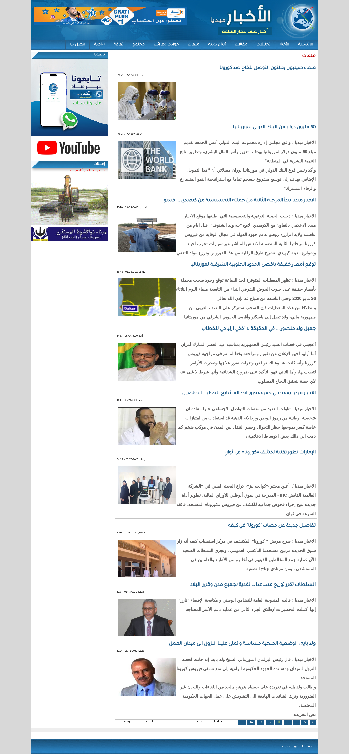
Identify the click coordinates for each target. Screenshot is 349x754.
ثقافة (118, 45)
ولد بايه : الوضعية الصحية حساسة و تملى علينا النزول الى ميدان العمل (242, 644)
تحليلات (263, 45)
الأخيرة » (130, 722)
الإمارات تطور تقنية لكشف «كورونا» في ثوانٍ (269, 452)
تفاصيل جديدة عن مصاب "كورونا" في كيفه (272, 525)
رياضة (99, 45)
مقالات (241, 45)
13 (260, 722)
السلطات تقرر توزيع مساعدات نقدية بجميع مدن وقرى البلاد (253, 585)
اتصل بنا (77, 45)
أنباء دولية (217, 45)
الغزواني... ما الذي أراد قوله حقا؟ (86, 171)
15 (241, 722)
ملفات (193, 45)
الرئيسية (305, 45)
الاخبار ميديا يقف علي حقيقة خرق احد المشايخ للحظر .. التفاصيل (249, 393)
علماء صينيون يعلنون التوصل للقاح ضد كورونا (268, 68)
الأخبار (284, 45)
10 (287, 722)
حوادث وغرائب (166, 45)
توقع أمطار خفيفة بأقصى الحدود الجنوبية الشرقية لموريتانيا (253, 264)
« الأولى (217, 722)
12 (269, 722)
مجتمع (138, 45)
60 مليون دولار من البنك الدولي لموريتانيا (274, 127)
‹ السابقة (195, 722)
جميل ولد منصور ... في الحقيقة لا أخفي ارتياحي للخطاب (259, 329)
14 (251, 722)
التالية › (151, 722)
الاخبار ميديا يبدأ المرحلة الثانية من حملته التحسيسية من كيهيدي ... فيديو (240, 200)
